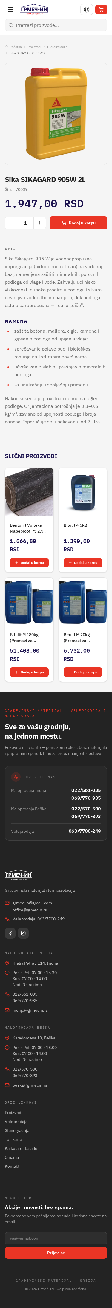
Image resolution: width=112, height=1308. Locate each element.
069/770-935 (86, 798)
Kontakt (12, 1166)
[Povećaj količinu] (40, 223)
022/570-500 (86, 809)
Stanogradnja (17, 1130)
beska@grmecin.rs (30, 1085)
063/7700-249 (85, 831)
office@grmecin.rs (30, 910)
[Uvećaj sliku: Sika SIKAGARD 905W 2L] (56, 114)
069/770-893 (86, 816)
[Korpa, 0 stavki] (101, 9)
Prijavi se (56, 1252)
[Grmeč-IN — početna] (34, 9)
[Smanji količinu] (11, 223)
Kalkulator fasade (21, 1148)
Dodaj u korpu (82, 223)
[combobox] (56, 25)
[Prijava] (86, 9)
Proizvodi (34, 47)
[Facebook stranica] (10, 933)
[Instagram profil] (23, 933)
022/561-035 (86, 790)
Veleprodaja (16, 1121)
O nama (12, 1157)
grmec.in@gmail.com (32, 903)
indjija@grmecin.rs (30, 1010)
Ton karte (13, 1139)
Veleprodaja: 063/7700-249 (39, 919)
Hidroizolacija (57, 47)
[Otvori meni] (11, 10)
